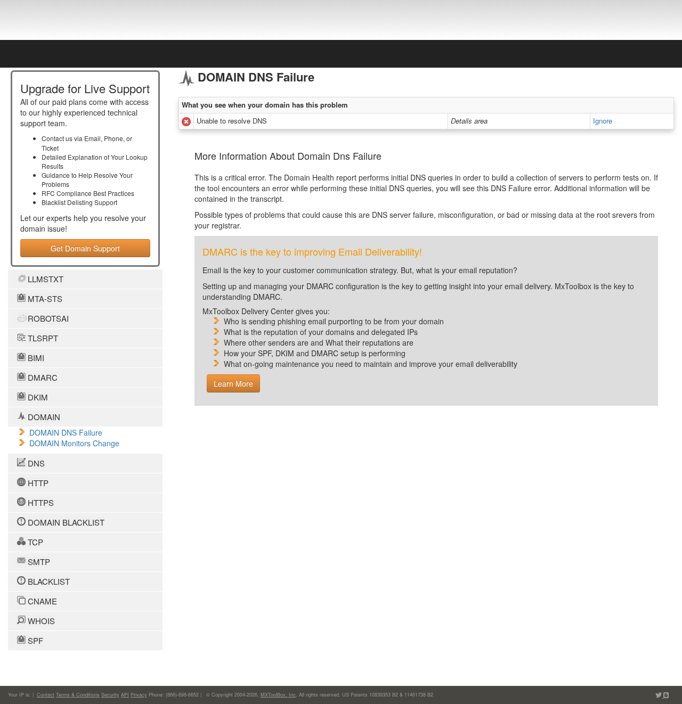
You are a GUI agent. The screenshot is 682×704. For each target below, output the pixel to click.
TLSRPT (42, 337)
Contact (45, 694)
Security (110, 694)
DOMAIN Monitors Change (74, 443)
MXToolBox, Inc (278, 694)
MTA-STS (44, 298)
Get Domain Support (85, 248)
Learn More (233, 383)
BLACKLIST (48, 581)
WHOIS (40, 620)
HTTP (37, 482)
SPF (34, 640)
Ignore (602, 121)
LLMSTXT (44, 278)
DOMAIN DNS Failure (65, 432)
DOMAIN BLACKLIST (65, 522)
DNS (35, 463)
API (125, 694)
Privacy (139, 694)
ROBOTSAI (47, 318)
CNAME (41, 601)
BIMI (35, 357)
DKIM (37, 397)
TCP (34, 541)
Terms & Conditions (78, 694)
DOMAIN (43, 416)
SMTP (38, 561)
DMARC (42, 377)
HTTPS (40, 502)
